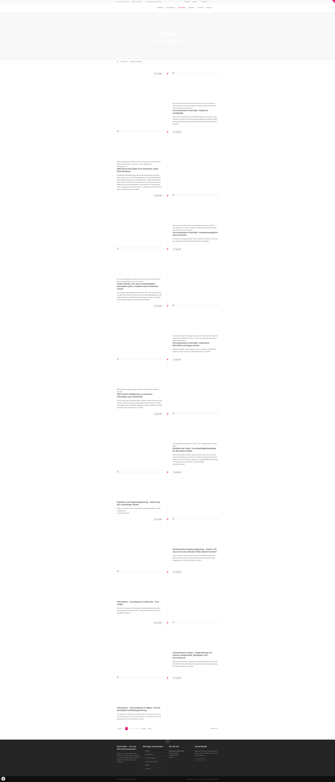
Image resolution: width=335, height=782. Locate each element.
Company (187, 1)
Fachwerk (147, 768)
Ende (149, 728)
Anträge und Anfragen (151, 761)
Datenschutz (190, 779)
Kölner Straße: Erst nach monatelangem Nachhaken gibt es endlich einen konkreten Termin (137, 286)
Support (194, 1)
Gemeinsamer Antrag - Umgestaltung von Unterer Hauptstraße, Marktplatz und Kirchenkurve (192, 655)
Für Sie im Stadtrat (150, 758)
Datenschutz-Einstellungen (210, 779)
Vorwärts (143, 728)
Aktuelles (147, 751)
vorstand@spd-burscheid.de (153, 1)
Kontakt (147, 765)
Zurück (120, 728)
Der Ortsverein (149, 754)
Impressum (199, 779)
